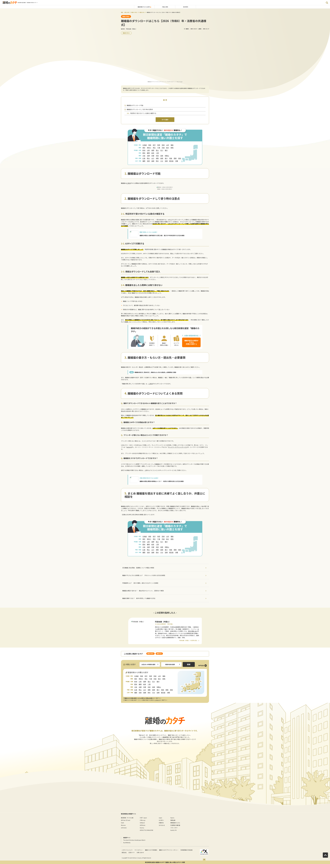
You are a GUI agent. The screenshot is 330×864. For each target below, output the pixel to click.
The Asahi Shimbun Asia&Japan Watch (134, 840)
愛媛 (175, 158)
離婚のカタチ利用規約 (151, 850)
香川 (166, 158)
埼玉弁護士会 (192, 631)
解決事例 (185, 7)
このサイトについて (127, 850)
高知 (179, 158)
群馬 (172, 148)
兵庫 (148, 156)
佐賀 (148, 161)
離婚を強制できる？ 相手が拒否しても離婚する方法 (138, 598)
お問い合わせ (140, 852)
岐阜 (152, 153)
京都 (152, 156)
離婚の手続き (134, 12)
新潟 (143, 150)
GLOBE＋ (161, 820)
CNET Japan (143, 818)
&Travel (128, 820)
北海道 (144, 145)
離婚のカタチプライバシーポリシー (168, 850)
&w (124, 820)
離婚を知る (142, 12)
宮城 (163, 145)
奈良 (157, 156)
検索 (188, 664)
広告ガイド (132, 852)
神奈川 (149, 148)
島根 (161, 158)
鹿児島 (171, 161)
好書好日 (161, 823)
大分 (161, 161)
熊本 (157, 161)
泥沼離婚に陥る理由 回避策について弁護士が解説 (138, 568)
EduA (122, 823)
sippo (160, 818)
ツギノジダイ (174, 828)
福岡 (143, 161)
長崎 (152, 161)
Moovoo (123, 825)
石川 (161, 150)
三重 (157, 153)
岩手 (154, 145)
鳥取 (157, 158)
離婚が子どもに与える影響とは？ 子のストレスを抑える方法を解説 (143, 575)
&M (122, 820)
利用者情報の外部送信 (186, 850)
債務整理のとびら (175, 823)
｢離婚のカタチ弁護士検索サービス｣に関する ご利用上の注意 (138, 698)
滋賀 (161, 156)
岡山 (148, 158)
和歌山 (167, 156)
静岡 (148, 153)
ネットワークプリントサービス (177, 447)
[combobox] (149, 664)
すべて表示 (165, 120)
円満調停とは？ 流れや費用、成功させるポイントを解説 (140, 583)
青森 (149, 145)
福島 (172, 145)
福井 (166, 150)
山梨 (148, 150)
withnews (124, 828)
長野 (152, 150)
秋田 (158, 145)
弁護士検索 (165, 7)
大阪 (143, 156)
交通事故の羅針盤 (175, 825)
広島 (143, 158)
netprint (129, 447)
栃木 (167, 148)
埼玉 (154, 148)
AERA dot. (142, 825)
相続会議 (172, 820)
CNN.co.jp (142, 820)
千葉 (158, 148)
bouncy (142, 828)
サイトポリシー (139, 850)
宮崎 (166, 161)
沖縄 (176, 161)
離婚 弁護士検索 (125, 12)
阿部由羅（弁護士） (131, 29)
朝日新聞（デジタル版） (127, 818)
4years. (172, 818)
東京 (143, 148)
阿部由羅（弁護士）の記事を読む (188, 640)
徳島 (170, 158)
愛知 (143, 153)
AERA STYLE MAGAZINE (146, 830)
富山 (157, 150)
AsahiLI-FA (173, 830)
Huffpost (142, 823)
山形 (167, 145)
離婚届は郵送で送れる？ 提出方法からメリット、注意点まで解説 (143, 591)
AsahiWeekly (126, 842)
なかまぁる (162, 825)
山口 (152, 158)
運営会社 (124, 852)
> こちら (156, 700)
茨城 (163, 148)
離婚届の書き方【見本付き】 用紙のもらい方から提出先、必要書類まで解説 (155, 372)
